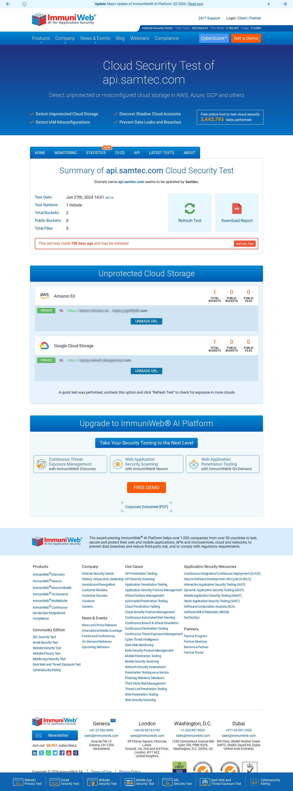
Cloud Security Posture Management (150, 612)
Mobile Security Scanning (142, 661)
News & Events (94, 618)
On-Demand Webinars (97, 641)
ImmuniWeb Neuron (47, 581)
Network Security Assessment (145, 667)
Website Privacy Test (46, 653)
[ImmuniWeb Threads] (75, 751)
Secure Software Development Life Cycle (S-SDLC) (217, 579)
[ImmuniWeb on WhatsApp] (48, 751)
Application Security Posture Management (153, 590)
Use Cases (134, 566)
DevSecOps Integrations (49, 613)
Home (40, 153)
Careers (87, 606)
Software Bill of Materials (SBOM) (206, 612)
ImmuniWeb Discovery (49, 574)
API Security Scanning (140, 579)
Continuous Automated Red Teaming (150, 617)
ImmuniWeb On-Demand (50, 594)
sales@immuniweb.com (101, 735)
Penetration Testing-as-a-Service (146, 672)
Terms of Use (101, 772)
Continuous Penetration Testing (146, 628)
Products (40, 566)
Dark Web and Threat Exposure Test (57, 664)
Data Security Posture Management (149, 650)
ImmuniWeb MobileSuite (50, 601)
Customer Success (94, 595)
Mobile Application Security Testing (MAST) (213, 595)
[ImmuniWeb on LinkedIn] (34, 751)
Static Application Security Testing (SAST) (212, 601)
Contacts (88, 601)
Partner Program (195, 636)
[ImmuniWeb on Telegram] (55, 751)
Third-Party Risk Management (145, 683)
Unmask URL (146, 321)
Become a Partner (196, 647)
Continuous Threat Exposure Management (154, 634)
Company (90, 566)
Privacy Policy (130, 772)
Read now (195, 4)
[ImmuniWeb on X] (41, 751)
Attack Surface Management (144, 595)
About (189, 153)
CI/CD (120, 153)
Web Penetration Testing (141, 694)
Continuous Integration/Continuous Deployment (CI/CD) (222, 573)
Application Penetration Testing (146, 584)
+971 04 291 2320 (239, 730)
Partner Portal (193, 652)
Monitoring (65, 153)
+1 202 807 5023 (193, 730)
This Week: (217, 28)
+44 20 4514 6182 (147, 730)
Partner (255, 18)
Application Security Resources (210, 566)
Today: (245, 28)
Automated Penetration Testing (146, 601)
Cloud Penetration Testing (142, 606)
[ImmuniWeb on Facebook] (62, 751)
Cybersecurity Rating (47, 670)
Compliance (41, 618)
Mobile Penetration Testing (143, 656)
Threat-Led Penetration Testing (146, 689)
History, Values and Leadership (103, 579)
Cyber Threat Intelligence (141, 639)
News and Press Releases (99, 625)
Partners (191, 629)
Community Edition (49, 630)
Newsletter (58, 735)
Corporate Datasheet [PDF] (146, 507)
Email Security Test (45, 642)
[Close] (268, 4)
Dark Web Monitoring (139, 645)
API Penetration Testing (141, 573)
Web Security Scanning (140, 700)
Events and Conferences (98, 636)
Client (242, 18)
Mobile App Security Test (49, 659)
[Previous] (8, 4)
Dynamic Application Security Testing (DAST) (214, 590)
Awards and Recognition (98, 584)
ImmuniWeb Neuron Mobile (52, 588)
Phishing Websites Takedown (144, 678)
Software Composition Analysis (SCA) (209, 606)
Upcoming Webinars (95, 647)
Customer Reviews (94, 590)
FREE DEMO (146, 487)
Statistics (98, 151)
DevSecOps (191, 617)
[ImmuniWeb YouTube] (68, 751)
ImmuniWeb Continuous (50, 607)
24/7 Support (209, 18)
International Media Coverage (102, 630)
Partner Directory (195, 641)
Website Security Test (47, 648)
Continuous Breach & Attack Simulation (151, 623)
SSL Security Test (44, 637)
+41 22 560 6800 (101, 730)
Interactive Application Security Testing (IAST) (214, 584)
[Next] (285, 4)
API (137, 153)
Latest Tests (161, 153)
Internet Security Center (157, 28)
